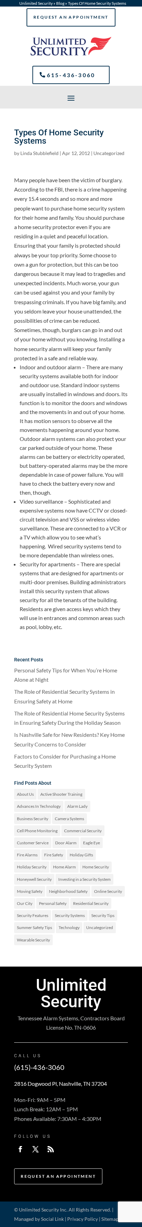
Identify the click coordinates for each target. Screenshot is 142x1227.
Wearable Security (33, 939)
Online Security (108, 891)
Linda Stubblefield (39, 153)
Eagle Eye (91, 842)
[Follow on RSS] (50, 1149)
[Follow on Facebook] (20, 1149)
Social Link (52, 1219)
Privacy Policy (82, 1219)
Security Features (32, 915)
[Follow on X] (35, 1149)
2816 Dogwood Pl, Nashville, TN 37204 (60, 1083)
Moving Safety (29, 891)
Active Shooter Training (61, 794)
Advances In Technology (39, 806)
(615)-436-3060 (39, 1067)
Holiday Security (32, 866)
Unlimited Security (36, 3)
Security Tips (102, 915)
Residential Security (91, 903)
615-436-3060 (71, 75)
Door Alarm (66, 842)
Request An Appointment (71, 17)
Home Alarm (64, 866)
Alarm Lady (77, 806)
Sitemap (110, 1219)
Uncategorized (108, 153)
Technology (69, 927)
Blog (60, 3)
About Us (25, 794)
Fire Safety (53, 854)
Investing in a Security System (84, 879)
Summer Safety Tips (34, 927)
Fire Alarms (27, 854)
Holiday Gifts (81, 854)
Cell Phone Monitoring (37, 830)
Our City (24, 903)
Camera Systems (69, 818)
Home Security (95, 866)
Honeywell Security (34, 879)
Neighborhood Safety (68, 891)
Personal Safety (53, 903)
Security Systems (70, 915)
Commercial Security (83, 830)
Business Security (32, 818)
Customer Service (33, 842)
